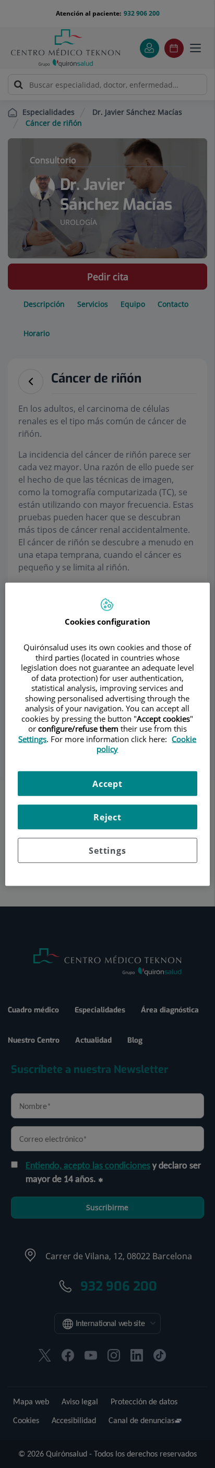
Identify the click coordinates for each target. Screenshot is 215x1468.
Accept (107, 783)
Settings (107, 850)
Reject (107, 816)
